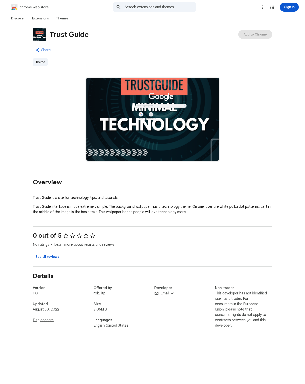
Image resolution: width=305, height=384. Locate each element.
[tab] (18, 18)
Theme (40, 62)
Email (165, 293)
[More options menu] (262, 7)
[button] (272, 7)
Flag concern (43, 320)
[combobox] (160, 7)
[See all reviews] (47, 256)
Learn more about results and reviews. (84, 244)
